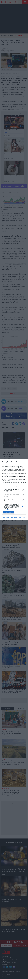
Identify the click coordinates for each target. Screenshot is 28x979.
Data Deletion (6, 517)
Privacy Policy (22, 517)
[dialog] (14, 489)
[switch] (23, 489)
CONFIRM (8, 512)
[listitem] (14, 487)
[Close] (25, 462)
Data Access (14, 517)
